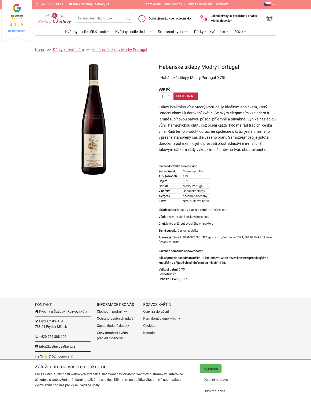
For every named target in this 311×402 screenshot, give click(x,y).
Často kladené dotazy (113, 326)
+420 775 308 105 (53, 4)
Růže (239, 31)
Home (40, 49)
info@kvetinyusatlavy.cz (90, 4)
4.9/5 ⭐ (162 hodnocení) (54, 356)
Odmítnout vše (214, 391)
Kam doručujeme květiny (163, 4)
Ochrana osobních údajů (115, 318)
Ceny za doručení (199, 4)
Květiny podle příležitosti (86, 31)
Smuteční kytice (172, 31)
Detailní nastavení (217, 380)
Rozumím (211, 368)
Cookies (149, 326)
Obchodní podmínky (112, 311)
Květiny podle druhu (132, 31)
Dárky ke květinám (210, 31)
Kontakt (222, 4)
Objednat (185, 96)
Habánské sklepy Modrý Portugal (119, 49)
